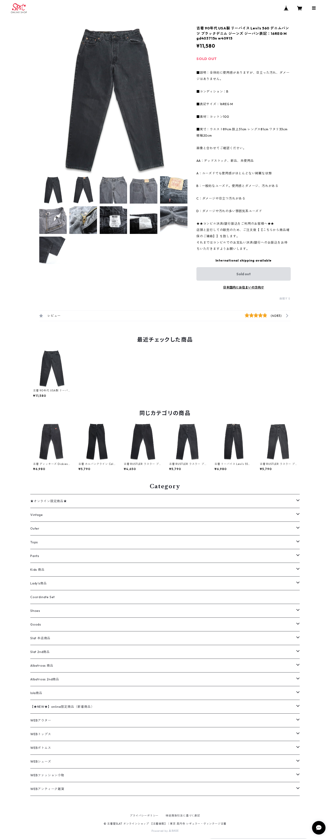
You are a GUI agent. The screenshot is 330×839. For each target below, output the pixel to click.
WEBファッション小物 (47, 775)
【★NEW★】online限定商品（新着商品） (62, 707)
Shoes (35, 611)
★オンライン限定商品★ (48, 501)
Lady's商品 (38, 583)
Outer (35, 528)
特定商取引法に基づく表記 (183, 815)
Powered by (160, 830)
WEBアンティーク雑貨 (47, 789)
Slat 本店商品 (40, 638)
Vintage (36, 515)
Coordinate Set (42, 597)
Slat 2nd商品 (40, 652)
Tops (34, 542)
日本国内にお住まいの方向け (243, 287)
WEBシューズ (40, 761)
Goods (35, 624)
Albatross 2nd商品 (44, 679)
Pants (34, 556)
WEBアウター (40, 720)
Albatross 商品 (41, 666)
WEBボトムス (40, 748)
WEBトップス (40, 734)
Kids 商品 (37, 570)
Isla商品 (36, 693)
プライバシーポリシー (144, 815)
